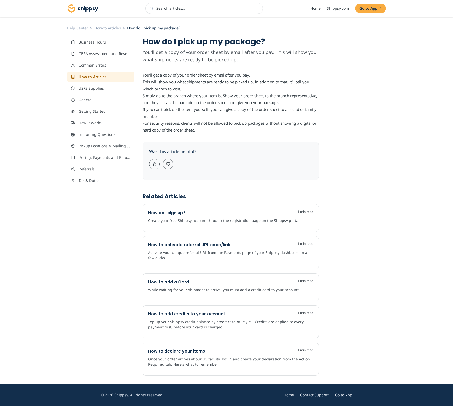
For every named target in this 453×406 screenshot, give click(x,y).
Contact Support (314, 394)
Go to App (368, 8)
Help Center (77, 27)
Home (315, 8)
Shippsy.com (338, 8)
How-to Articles (107, 27)
